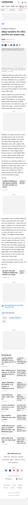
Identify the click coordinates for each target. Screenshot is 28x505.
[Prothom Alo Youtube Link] (18, 470)
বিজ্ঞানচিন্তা (20, 457)
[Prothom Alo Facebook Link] (7, 470)
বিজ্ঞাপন (14, 485)
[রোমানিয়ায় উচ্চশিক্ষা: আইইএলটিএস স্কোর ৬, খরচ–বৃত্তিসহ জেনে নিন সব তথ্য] (22, 362)
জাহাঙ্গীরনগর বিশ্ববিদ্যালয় (15, 318)
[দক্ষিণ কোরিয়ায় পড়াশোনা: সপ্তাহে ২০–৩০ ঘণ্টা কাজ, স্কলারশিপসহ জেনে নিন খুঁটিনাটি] (22, 375)
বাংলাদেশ (8, 6)
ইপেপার (23, 460)
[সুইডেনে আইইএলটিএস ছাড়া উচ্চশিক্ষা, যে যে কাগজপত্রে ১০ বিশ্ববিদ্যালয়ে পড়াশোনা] (22, 387)
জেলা (2, 24)
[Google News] (21, 470)
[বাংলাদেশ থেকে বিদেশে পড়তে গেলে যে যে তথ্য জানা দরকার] (22, 408)
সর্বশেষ (2, 6)
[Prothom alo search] (19, 2)
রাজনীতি (13, 6)
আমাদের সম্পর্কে (6, 485)
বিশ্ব (17, 6)
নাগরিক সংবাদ (7, 457)
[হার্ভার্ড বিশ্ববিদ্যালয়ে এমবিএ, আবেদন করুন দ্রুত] (22, 398)
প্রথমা (10, 463)
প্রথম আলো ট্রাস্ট (5, 460)
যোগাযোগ (13, 488)
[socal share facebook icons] (2, 46)
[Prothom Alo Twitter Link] (11, 470)
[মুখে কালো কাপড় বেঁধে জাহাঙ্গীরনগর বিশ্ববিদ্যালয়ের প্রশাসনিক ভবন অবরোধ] (23, 272)
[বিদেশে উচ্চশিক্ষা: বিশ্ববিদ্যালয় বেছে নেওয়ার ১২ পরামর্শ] (22, 419)
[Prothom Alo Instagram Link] (15, 470)
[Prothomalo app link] (9, 479)
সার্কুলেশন (20, 485)
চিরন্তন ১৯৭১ (17, 460)
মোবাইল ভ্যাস (15, 463)
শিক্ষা (4, 321)
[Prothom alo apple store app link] (19, 479)
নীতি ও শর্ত (6, 488)
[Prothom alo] (7, 2)
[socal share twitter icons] (5, 46)
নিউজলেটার (19, 488)
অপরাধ (4, 318)
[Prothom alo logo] (14, 454)
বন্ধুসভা (11, 460)
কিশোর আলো (14, 457)
